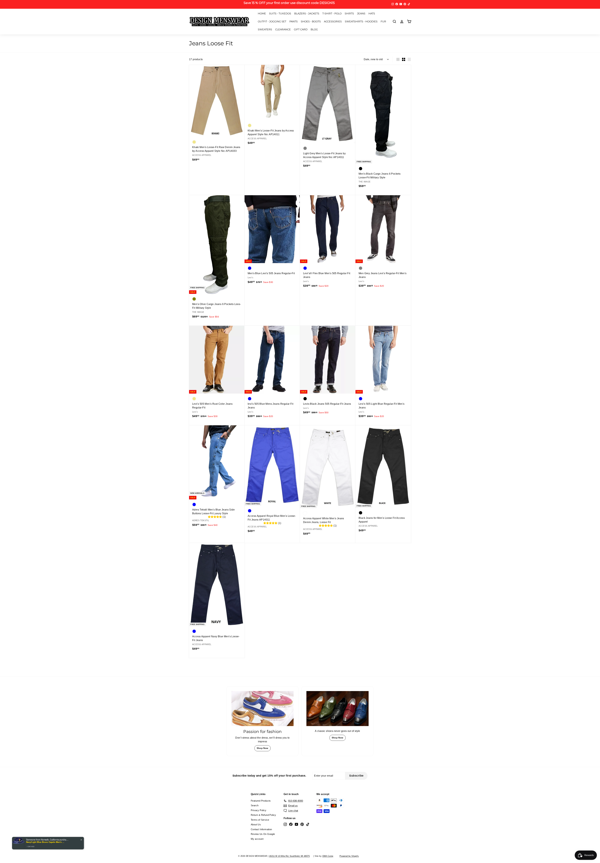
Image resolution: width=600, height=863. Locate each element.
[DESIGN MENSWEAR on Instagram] (313, 450)
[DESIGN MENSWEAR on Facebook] (318, 450)
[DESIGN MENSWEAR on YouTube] (324, 450)
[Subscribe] (339, 440)
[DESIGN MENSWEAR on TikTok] (335, 450)
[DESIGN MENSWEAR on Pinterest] (329, 450)
